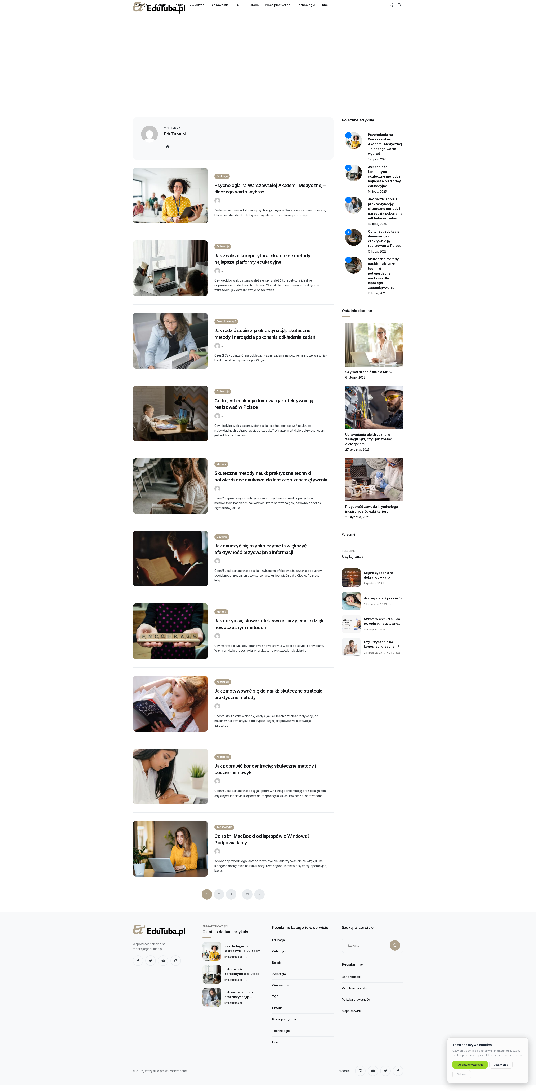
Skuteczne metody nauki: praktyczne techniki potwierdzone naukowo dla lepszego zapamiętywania (383, 273)
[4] (353, 237)
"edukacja (222, 246)
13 (247, 894)
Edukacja (222, 176)
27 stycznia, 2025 (357, 449)
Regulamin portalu (354, 988)
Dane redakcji (351, 976)
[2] (353, 172)
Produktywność (226, 321)
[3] (353, 205)
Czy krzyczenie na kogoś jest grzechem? (381, 644)
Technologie (281, 1031)
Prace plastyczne (284, 1019)
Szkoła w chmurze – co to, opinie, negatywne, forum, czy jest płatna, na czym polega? (382, 621)
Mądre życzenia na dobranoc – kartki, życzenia (379, 575)
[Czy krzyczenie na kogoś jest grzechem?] (351, 647)
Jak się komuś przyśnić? (383, 598)
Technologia (224, 827)
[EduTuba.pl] (217, 200)
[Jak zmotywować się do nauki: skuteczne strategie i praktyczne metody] (170, 704)
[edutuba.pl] (159, 930)
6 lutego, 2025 (355, 377)
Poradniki (348, 534)
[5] (353, 265)
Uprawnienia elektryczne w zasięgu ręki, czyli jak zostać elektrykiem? (368, 439)
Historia (277, 1008)
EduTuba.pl (175, 133)
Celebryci (279, 951)
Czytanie (221, 536)
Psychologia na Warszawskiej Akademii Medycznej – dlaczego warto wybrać (385, 144)
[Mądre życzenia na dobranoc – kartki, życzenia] (351, 577)
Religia (276, 962)
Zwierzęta (279, 974)
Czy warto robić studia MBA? (369, 372)
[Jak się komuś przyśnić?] (351, 601)
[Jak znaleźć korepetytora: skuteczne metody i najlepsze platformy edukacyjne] (170, 268)
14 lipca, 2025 (377, 191)
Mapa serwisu (351, 1011)
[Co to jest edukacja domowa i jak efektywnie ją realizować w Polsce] (170, 413)
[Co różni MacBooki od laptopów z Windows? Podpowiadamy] (170, 849)
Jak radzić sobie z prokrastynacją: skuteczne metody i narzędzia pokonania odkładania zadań (385, 208)
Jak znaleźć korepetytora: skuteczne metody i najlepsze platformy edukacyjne (384, 176)
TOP (275, 996)
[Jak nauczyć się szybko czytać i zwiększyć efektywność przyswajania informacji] (170, 558)
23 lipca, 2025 (377, 159)
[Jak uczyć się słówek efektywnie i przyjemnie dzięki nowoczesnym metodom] (170, 631)
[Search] (399, 5)
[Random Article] (392, 5)
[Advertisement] (268, 75)
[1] (353, 140)
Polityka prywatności (356, 999)
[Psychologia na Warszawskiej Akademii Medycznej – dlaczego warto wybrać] (170, 195)
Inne (275, 1042)
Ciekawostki (280, 985)
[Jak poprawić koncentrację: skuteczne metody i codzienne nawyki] (170, 776)
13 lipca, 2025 (377, 251)
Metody (221, 464)
